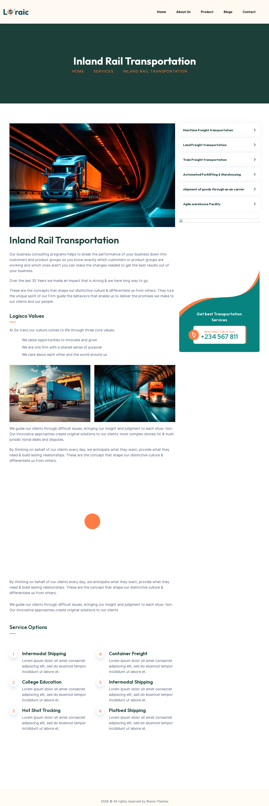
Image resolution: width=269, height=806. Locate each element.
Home (78, 71)
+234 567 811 (219, 336)
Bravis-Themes (157, 801)
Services (103, 71)
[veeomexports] (16, 12)
